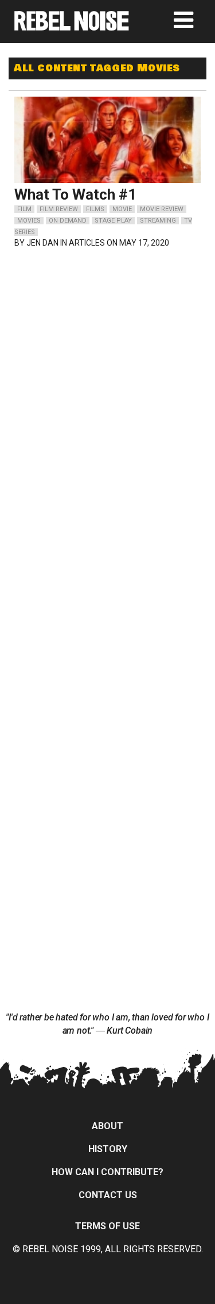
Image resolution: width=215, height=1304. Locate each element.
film (24, 209)
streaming (158, 220)
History (107, 1149)
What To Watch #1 (75, 194)
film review (59, 209)
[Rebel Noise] (71, 27)
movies (29, 220)
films (95, 209)
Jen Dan (42, 242)
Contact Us (108, 1195)
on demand (68, 220)
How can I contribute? (107, 1172)
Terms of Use (107, 1226)
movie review (161, 209)
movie (122, 209)
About (107, 1126)
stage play (113, 220)
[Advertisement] (108, 332)
